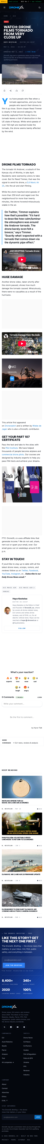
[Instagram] (24, 1027)
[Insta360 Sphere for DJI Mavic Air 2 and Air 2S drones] (22, 787)
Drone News (28, 1038)
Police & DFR (28, 1058)
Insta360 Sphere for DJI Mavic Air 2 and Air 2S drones (15, 802)
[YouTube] (17, 1027)
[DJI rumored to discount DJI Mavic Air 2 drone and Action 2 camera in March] (22, 895)
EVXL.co (28, 615)
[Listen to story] (16, 90)
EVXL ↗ (5, 1101)
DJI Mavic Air (9, 587)
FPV (24, 1066)
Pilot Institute (12, 448)
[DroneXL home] (16, 7)
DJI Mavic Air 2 (27, 587)
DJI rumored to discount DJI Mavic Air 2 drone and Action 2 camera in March (19, 910)
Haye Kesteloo (20, 598)
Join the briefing (13, 965)
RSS (28, 1139)
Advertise (5, 1092)
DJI (14, 16)
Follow (22, 628)
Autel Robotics (7, 1042)
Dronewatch (10, 426)
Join (38, 1117)
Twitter (24, 570)
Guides (26, 1050)
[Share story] (10, 90)
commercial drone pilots (13, 454)
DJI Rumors (27, 1046)
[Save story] (4, 90)
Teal (3, 1058)
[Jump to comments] (22, 90)
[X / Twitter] (4, 1027)
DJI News (26, 1042)
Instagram (15, 574)
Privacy (5, 1139)
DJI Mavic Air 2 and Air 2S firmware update (21, 874)
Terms (13, 1139)
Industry (26, 1075)
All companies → (8, 1062)
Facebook (33, 570)
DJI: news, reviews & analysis (26, 743)
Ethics (4, 1096)
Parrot (4, 1050)
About (4, 1084)
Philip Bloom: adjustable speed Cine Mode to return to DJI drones (17, 838)
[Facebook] (11, 1027)
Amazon (5, 1054)
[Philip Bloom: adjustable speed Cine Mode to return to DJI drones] (22, 824)
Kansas (6, 591)
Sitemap (21, 1139)
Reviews (26, 1070)
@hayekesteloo (18, 623)
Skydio (4, 1046)
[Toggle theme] (39, 7)
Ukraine (26, 1062)
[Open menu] (4, 7)
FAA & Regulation (29, 1054)
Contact (5, 1088)
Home (6, 16)
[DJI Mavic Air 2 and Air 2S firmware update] (22, 860)
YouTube (6, 574)
